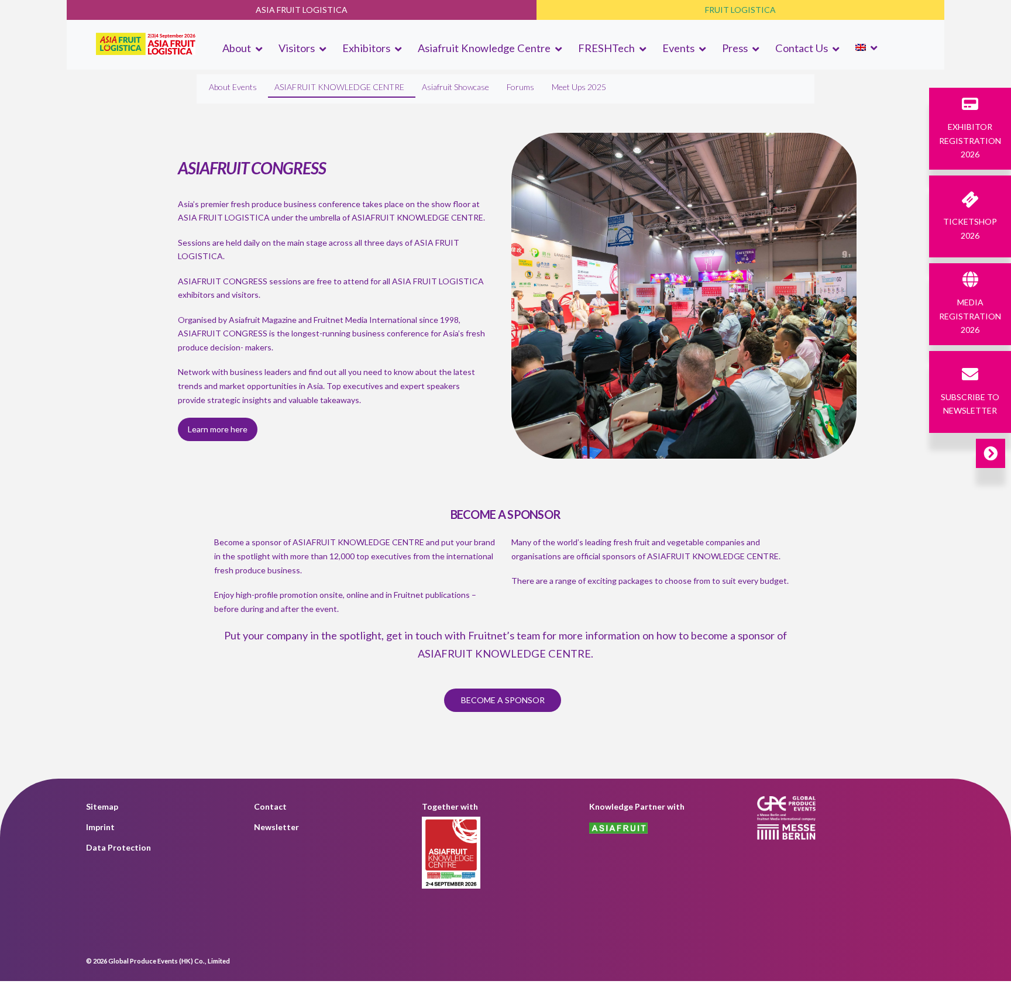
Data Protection (118, 847)
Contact (270, 806)
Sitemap (102, 806)
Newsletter (276, 827)
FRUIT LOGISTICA (740, 10)
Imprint (100, 827)
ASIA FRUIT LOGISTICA (302, 10)
